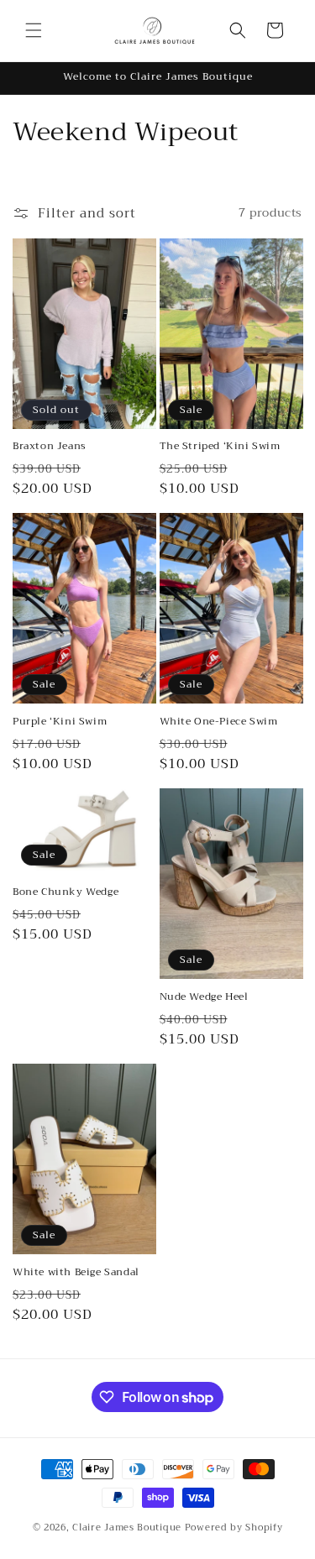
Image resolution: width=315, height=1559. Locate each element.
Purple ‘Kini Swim (60, 722)
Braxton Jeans (50, 446)
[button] (33, 30)
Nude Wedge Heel (204, 997)
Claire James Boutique (126, 1527)
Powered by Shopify (234, 1527)
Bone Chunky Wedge (65, 892)
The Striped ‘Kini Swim (220, 446)
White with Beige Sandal (76, 1272)
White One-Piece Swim (219, 722)
